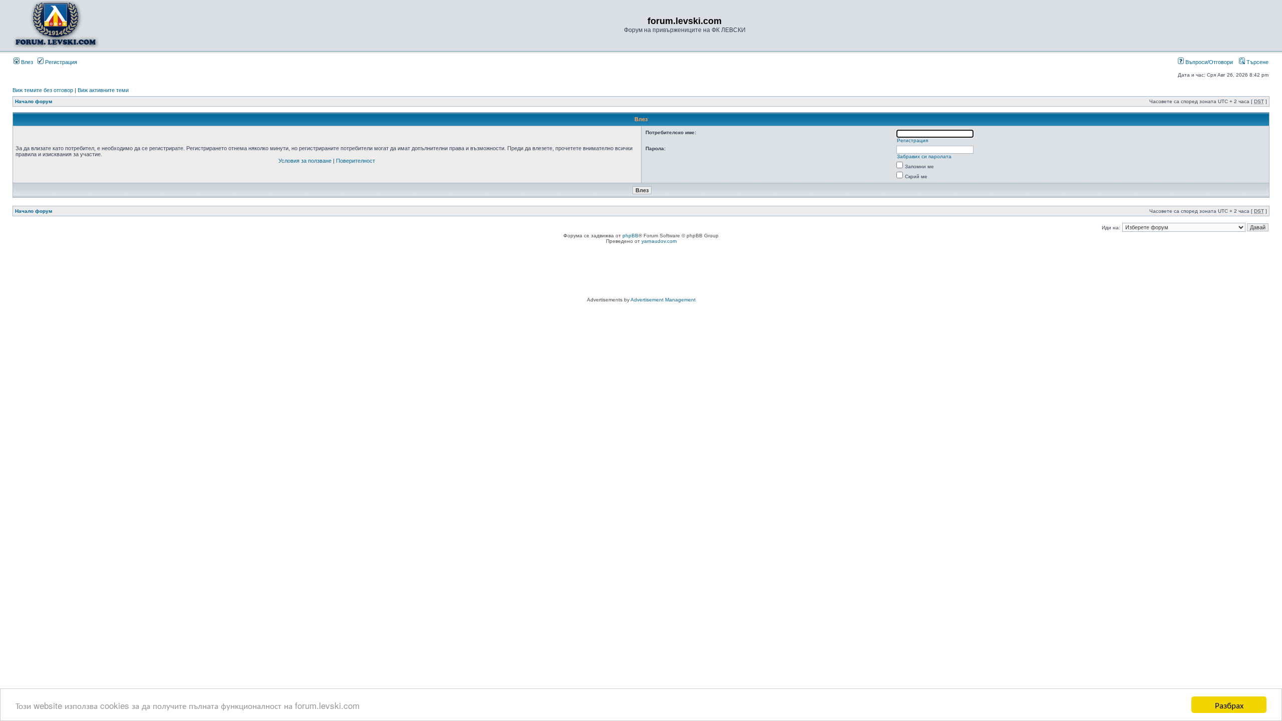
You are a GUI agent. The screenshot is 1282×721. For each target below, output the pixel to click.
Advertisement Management (663, 299)
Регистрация (60, 62)
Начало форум (33, 101)
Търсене (1256, 62)
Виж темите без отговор (43, 90)
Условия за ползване (305, 161)
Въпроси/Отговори (1208, 62)
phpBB (630, 235)
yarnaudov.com (659, 241)
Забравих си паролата (924, 156)
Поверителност (355, 161)
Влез (26, 62)
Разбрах (1229, 704)
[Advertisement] (641, 271)
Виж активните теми (103, 90)
